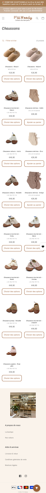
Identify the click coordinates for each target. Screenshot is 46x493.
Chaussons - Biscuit (11, 67)
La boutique (9, 432)
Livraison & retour (11, 453)
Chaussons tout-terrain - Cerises (34, 278)
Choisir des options (12, 78)
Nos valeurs (9, 438)
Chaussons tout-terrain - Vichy (12, 235)
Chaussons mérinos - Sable (34, 108)
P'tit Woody (25, 492)
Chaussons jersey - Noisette (12, 321)
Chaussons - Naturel (34, 67)
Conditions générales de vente (15, 459)
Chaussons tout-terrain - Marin (34, 235)
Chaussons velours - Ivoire (12, 151)
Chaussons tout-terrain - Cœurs (12, 109)
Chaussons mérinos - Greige (34, 193)
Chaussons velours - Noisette (11, 193)
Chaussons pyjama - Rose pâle (11, 365)
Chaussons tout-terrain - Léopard (34, 322)
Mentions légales (11, 465)
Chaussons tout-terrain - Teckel (12, 278)
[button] (3, 18)
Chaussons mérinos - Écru (34, 151)
